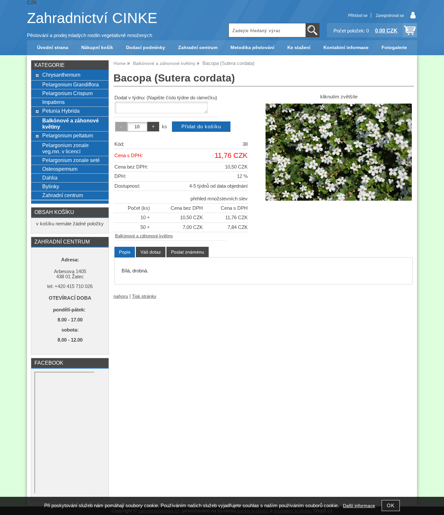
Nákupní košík (97, 47)
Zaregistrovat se (390, 15)
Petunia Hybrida (61, 111)
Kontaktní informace (346, 47)
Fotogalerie (394, 47)
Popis (124, 252)
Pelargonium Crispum (67, 93)
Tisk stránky (144, 296)
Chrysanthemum (61, 75)
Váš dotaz (150, 252)
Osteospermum (59, 169)
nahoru (120, 296)
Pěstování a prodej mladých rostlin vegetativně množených (89, 35)
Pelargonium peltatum (67, 135)
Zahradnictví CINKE (92, 18)
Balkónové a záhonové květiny (144, 236)
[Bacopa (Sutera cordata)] (339, 152)
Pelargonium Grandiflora (70, 84)
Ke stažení (298, 47)
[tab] (124, 252)
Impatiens (53, 102)
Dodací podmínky (145, 47)
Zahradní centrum (197, 47)
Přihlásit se (358, 15)
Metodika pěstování (252, 47)
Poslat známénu (187, 252)
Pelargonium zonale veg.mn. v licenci (65, 148)
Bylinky (50, 186)
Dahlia (50, 178)
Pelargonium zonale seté (71, 160)
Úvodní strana (52, 47)
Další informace (359, 505)
